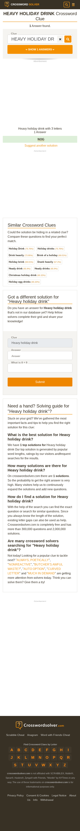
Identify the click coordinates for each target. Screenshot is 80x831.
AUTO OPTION (34, 568)
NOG (41, 139)
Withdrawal (46, 799)
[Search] (67, 4)
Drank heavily (49, 262)
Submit (40, 382)
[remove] (60, 39)
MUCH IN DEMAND (41, 573)
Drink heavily (21, 255)
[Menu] (73, 4)
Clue (14, 33)
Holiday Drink (21, 248)
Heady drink (20, 268)
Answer (16, 350)
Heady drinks (46, 268)
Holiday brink (21, 262)
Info (35, 799)
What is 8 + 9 (19, 362)
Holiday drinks (50, 248)
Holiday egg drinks (24, 281)
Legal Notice (59, 795)
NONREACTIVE (20, 564)
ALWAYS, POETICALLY (33, 560)
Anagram (32, 734)
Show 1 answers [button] (40, 49)
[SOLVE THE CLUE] (67, 39)
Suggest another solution (41, 145)
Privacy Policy (15, 795)
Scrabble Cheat (15, 734)
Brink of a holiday (52, 255)
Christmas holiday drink (27, 275)
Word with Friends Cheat (55, 734)
